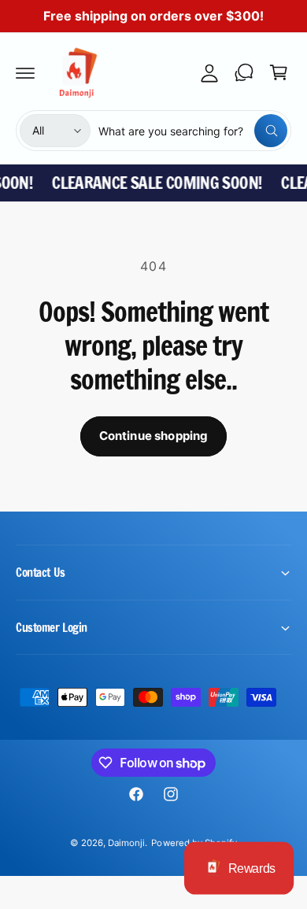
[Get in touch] (244, 72)
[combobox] (192, 130)
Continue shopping (154, 435)
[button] (25, 72)
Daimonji (126, 842)
